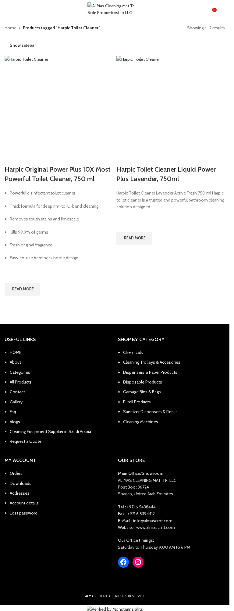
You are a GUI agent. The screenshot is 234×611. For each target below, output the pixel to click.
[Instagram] (138, 562)
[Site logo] (114, 9)
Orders (16, 473)
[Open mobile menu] (7, 9)
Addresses (20, 493)
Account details (24, 503)
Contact (17, 392)
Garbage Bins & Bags (142, 392)
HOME (15, 352)
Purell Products (137, 402)
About (15, 362)
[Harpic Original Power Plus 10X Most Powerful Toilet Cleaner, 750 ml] (59, 110)
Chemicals (133, 352)
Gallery (16, 402)
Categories (20, 372)
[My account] (222, 9)
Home (10, 28)
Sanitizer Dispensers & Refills (150, 411)
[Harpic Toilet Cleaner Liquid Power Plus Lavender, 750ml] (170, 110)
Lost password (23, 513)
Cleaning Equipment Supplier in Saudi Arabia (50, 431)
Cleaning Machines (140, 421)
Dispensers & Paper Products (150, 372)
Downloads (20, 483)
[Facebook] (123, 562)
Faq (13, 411)
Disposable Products (142, 382)
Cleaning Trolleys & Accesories (151, 362)
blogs (15, 421)
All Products (21, 382)
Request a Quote (25, 441)
